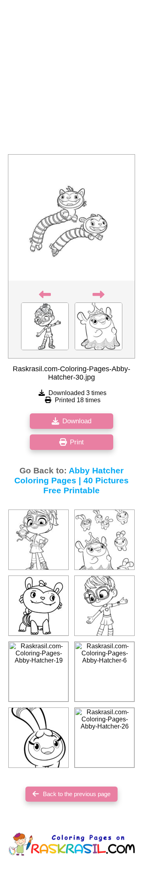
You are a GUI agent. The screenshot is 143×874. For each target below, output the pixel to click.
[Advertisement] (71, 79)
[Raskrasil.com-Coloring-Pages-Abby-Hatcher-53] (38, 737)
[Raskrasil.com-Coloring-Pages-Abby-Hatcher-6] (104, 671)
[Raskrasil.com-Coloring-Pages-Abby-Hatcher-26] (104, 737)
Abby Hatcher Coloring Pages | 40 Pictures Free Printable (71, 480)
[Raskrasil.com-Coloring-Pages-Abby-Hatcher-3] (104, 606)
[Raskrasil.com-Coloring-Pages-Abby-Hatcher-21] (38, 606)
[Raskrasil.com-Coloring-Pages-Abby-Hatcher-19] (38, 671)
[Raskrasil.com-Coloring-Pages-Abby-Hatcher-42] (104, 540)
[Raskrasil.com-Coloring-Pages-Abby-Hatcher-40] (38, 540)
